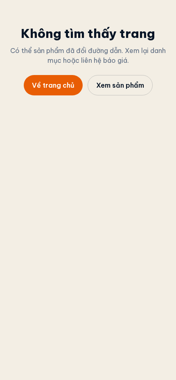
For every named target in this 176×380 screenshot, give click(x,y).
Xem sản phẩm (120, 85)
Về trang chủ (53, 85)
